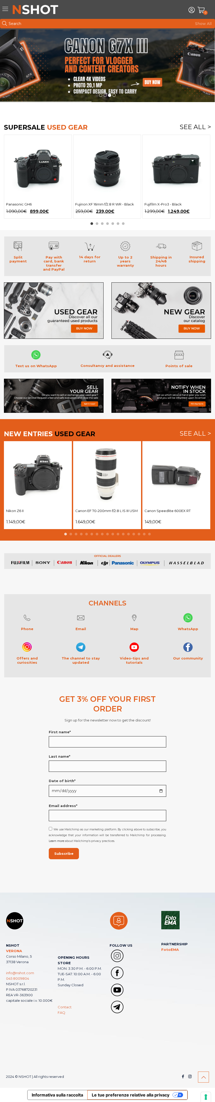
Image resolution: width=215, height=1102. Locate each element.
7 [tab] (123, 223)
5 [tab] (112, 223)
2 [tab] (97, 223)
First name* (60, 732)
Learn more (56, 841)
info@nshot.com (20, 973)
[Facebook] (183, 1076)
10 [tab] (112, 534)
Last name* (59, 756)
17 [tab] (149, 534)
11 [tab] (118, 534)
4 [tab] (107, 223)
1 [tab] (91, 223)
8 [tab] (102, 534)
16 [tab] (144, 534)
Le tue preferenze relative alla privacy (130, 1095)
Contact (65, 1007)
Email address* (63, 806)
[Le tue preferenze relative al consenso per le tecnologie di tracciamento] (206, 1097)
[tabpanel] (38, 177)
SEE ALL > (195, 127)
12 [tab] (123, 534)
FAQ (61, 1012)
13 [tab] (128, 534)
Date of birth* (62, 781)
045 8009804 (17, 978)
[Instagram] (190, 1076)
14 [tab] (133, 534)
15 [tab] (139, 534)
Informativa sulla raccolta (57, 1095)
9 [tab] (107, 534)
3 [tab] (102, 223)
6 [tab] (118, 223)
